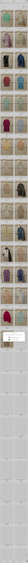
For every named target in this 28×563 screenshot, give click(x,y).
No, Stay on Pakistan (15, 339)
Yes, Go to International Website (14, 337)
